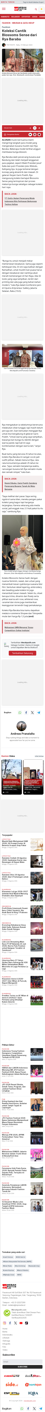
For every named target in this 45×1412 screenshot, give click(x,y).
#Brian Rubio (7, 1266)
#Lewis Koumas (8, 1270)
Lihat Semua (39, 756)
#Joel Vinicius (8, 1257)
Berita (4, 1332)
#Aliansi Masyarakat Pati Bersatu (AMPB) (17, 1261)
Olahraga (6, 1341)
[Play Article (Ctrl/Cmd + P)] (30, 134)
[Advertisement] (22, 100)
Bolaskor (15, 17)
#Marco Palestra (22, 1270)
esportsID (26, 17)
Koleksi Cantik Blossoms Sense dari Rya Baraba (19, 35)
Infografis (6, 1344)
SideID (34, 17)
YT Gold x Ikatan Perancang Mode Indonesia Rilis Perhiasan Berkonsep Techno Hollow (21, 201)
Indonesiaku (7, 1335)
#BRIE (19, 1275)
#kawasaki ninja (34, 1266)
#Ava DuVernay (20, 1266)
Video (5, 1350)
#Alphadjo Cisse (8, 1275)
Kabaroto (5, 17)
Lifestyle (5, 1338)
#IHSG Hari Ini (20, 1257)
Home (4, 1329)
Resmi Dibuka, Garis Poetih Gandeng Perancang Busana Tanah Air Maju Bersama (21, 486)
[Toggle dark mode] (41, 9)
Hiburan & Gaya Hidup (23, 23)
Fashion (6, 23)
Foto (4, 1347)
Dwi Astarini (10, 45)
